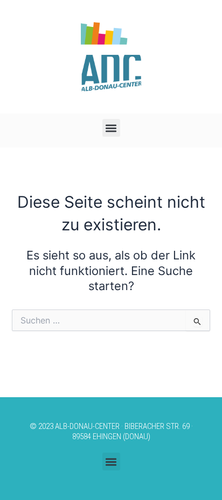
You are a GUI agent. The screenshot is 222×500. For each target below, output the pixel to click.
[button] (111, 128)
